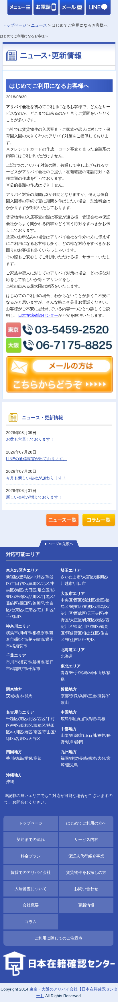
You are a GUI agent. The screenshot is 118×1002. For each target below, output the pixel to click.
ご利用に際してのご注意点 (58, 938)
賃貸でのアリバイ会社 (31, 872)
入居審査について (31, 888)
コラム (31, 921)
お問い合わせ (86, 888)
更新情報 (86, 905)
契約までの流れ (31, 839)
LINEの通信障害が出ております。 (36, 458)
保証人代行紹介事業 (86, 856)
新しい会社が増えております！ (34, 497)
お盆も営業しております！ (30, 439)
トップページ (31, 823)
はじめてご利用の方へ (86, 823)
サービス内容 (86, 839)
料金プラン (31, 856)
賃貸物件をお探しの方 (86, 872)
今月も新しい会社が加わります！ (36, 478)
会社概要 (31, 905)
